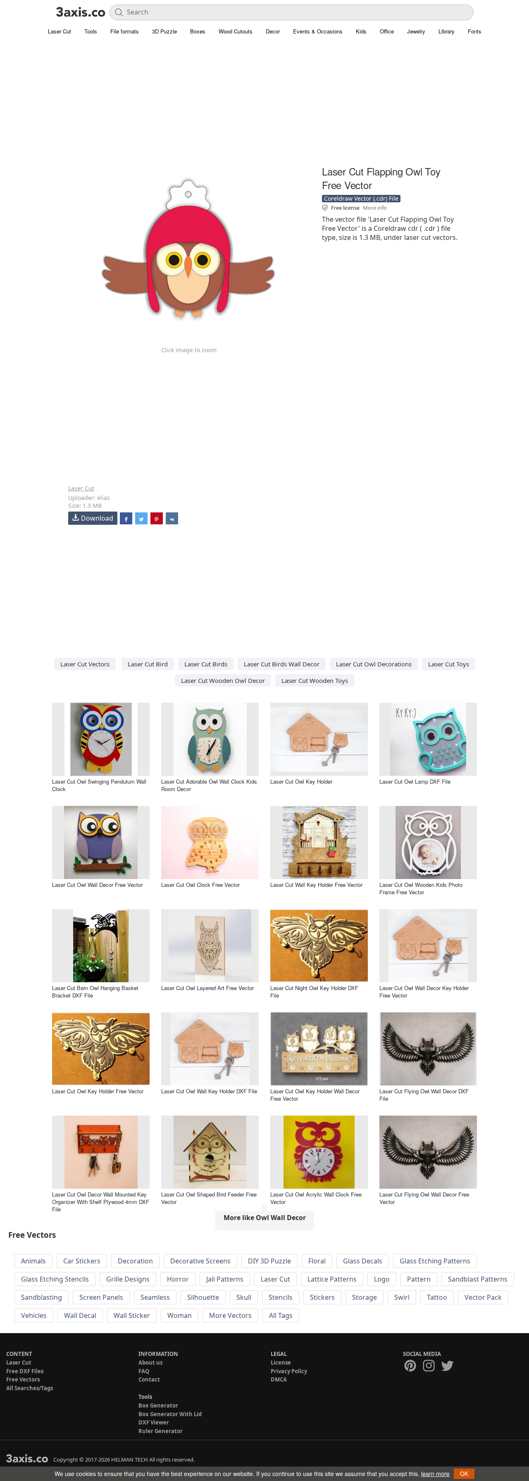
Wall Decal (80, 1315)
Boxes (197, 31)
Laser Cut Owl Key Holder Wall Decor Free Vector (315, 1094)
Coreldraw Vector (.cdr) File (361, 198)
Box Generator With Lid (170, 1414)
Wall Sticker (132, 1315)
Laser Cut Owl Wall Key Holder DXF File (209, 1091)
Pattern (419, 1279)
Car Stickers (81, 1260)
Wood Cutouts (236, 31)
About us (150, 1362)
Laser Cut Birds (205, 664)
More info (375, 207)
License (281, 1362)
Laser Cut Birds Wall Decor (281, 664)
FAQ (143, 1371)
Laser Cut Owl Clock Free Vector (200, 885)
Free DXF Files (24, 1371)
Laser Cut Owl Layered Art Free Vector (207, 988)
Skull (243, 1297)
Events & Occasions (318, 31)
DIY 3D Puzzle (269, 1260)
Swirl (402, 1297)
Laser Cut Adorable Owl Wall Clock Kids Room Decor (209, 785)
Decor (273, 31)
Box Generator (158, 1405)
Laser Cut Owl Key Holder (301, 781)
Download (97, 518)
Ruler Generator (160, 1431)
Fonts (474, 31)
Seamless (155, 1297)
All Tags (281, 1315)
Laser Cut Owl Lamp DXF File (414, 781)
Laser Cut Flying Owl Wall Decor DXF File (424, 1094)
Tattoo (437, 1297)
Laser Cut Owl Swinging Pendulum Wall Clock (99, 785)
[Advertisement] (264, 105)
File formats (124, 31)
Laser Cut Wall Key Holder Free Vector (316, 885)
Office (387, 31)
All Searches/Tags (29, 1388)
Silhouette (203, 1297)
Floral (317, 1260)
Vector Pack (483, 1297)
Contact (149, 1379)
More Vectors (230, 1315)
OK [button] (464, 1473)
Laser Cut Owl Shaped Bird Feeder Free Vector (209, 1198)
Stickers (322, 1297)
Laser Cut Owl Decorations (374, 664)
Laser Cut (59, 31)
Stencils (281, 1297)
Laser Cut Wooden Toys (314, 680)
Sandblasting (41, 1297)
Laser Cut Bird (148, 664)
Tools (90, 31)
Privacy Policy (289, 1371)
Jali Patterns (224, 1279)
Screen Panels (101, 1297)
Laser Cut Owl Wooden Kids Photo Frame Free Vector (420, 888)
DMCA (279, 1379)
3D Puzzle (164, 31)
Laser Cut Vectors (85, 664)
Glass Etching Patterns (435, 1260)
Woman (179, 1315)
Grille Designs (128, 1279)
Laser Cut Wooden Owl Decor (223, 680)
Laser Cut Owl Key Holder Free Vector (97, 1091)
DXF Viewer (153, 1422)
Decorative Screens (200, 1260)
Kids (361, 31)
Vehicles (34, 1315)
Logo (382, 1279)
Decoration (135, 1260)
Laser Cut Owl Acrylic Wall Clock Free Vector (316, 1198)
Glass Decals (362, 1260)
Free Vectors (23, 1379)
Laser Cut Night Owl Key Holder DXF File (314, 991)
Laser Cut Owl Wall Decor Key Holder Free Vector (424, 991)
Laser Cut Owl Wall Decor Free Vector (97, 885)
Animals (33, 1260)
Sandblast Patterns (478, 1279)
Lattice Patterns (332, 1279)
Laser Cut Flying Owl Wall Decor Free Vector (424, 1198)
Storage (364, 1297)
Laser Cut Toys (448, 664)
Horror (178, 1279)
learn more (435, 1473)
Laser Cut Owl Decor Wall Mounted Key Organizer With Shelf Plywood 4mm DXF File (100, 1201)
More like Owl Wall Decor (265, 1217)
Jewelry (416, 31)
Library (446, 31)
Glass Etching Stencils (55, 1279)
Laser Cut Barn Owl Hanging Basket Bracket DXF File (95, 991)
